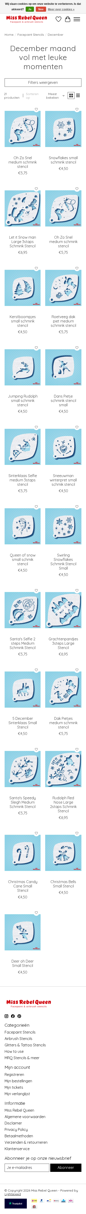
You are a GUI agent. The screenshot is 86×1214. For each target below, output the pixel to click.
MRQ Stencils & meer (22, 1058)
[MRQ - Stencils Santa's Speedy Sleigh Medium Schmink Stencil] (23, 769)
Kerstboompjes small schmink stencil (23, 321)
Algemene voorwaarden (25, 1116)
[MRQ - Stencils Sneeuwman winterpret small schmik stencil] (63, 447)
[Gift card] (34, 1207)
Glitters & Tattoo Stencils (25, 1045)
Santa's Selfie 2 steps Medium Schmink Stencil (23, 643)
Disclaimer (13, 1123)
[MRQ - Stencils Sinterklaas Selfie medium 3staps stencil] (23, 447)
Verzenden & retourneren (26, 1142)
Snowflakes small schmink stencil (63, 160)
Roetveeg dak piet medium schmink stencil (63, 321)
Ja (29, 9)
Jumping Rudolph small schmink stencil (23, 400)
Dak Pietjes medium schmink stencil (63, 722)
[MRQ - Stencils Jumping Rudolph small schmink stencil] (23, 367)
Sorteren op (32, 95)
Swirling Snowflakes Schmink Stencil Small (63, 562)
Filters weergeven (43, 82)
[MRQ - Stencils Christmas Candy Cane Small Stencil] (23, 853)
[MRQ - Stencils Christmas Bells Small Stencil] (63, 853)
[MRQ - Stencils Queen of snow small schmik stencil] (23, 526)
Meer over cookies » (61, 9)
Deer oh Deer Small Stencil (22, 963)
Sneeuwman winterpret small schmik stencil (63, 480)
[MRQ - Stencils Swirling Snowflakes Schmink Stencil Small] (63, 526)
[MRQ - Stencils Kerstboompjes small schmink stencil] (23, 288)
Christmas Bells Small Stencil (63, 883)
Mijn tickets (14, 1087)
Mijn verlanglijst (17, 1093)
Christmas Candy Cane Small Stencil (22, 886)
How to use (14, 1051)
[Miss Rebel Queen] (27, 19)
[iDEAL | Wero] (34, 1201)
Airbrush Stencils (18, 1038)
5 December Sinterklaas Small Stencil (22, 722)
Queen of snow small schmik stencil (23, 559)
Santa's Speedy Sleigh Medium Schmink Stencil (22, 802)
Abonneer (66, 1167)
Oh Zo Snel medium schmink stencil (22, 162)
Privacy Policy (16, 1129)
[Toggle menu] (76, 19)
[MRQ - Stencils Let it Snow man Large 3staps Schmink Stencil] (23, 208)
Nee (41, 9)
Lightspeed (13, 1194)
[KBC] (63, 1201)
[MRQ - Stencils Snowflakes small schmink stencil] (63, 129)
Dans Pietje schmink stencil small (63, 400)
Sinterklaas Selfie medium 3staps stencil (22, 480)
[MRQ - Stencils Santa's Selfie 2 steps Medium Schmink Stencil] (23, 610)
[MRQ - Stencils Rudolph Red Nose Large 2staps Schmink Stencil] (63, 769)
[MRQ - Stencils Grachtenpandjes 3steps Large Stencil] (63, 610)
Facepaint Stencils (30, 34)
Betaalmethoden (19, 1136)
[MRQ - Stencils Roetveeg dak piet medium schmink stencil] (63, 288)
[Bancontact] (49, 1201)
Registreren (14, 1074)
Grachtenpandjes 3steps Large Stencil (63, 643)
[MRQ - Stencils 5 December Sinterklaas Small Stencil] (23, 689)
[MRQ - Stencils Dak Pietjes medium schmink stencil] (63, 689)
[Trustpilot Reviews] (16, 1207)
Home (9, 34)
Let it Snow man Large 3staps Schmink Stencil (22, 241)
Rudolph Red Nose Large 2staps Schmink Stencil (63, 804)
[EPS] (71, 1201)
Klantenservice (17, 1148)
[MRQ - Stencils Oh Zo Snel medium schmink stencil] (23, 129)
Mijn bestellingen (18, 1081)
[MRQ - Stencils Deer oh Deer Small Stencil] (23, 932)
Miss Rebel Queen (19, 1110)
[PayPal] (42, 1201)
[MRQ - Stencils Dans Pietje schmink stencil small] (63, 367)
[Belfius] (56, 1201)
